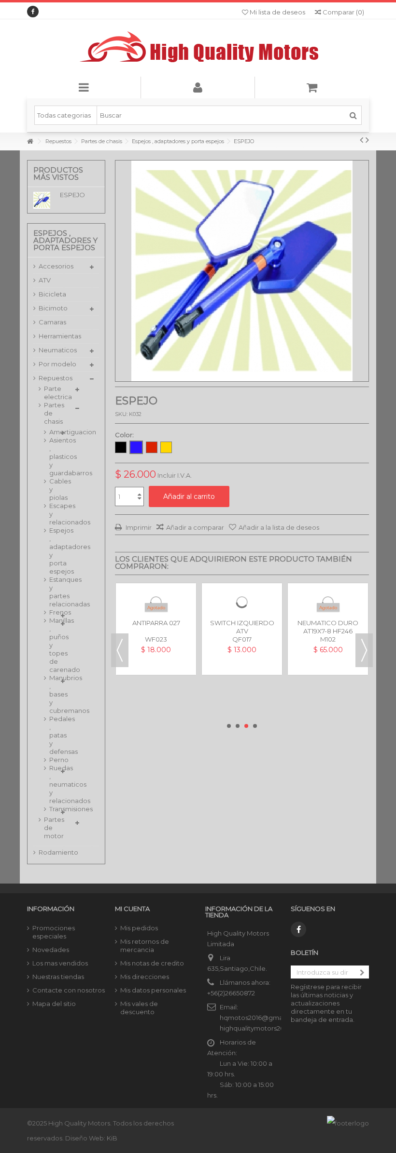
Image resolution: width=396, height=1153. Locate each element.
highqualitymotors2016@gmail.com (275, 1028)
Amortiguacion (52, 432)
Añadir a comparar (195, 527)
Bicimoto (53, 308)
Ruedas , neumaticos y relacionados (52, 784)
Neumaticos (58, 350)
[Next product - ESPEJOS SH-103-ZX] (367, 140)
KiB (112, 1138)
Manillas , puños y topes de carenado (52, 645)
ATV (45, 280)
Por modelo (57, 364)
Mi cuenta (132, 908)
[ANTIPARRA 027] (156, 623)
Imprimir (138, 527)
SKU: (121, 414)
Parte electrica (57, 393)
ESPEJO (72, 195)
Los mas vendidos (60, 963)
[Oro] (166, 447)
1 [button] (229, 726)
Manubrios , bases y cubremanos (52, 694)
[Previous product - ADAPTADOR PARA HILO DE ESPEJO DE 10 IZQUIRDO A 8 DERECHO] (361, 140)
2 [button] (238, 726)
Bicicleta (52, 294)
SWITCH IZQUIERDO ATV (242, 669)
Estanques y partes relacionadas (52, 592)
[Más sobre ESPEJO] (44, 200)
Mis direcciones (144, 976)
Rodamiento (58, 852)
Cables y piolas (52, 489)
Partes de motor (54, 828)
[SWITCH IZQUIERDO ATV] (242, 623)
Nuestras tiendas (58, 976)
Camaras (52, 322)
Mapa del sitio (54, 1003)
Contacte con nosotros (68, 990)
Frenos (52, 612)
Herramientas (60, 336)
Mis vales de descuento (139, 1008)
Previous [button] (119, 650)
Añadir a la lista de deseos (279, 527)
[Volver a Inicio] (30, 141)
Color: (125, 435)
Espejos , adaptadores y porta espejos (52, 550)
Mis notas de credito (152, 963)
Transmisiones (52, 809)
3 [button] (246, 726)
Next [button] (364, 650)
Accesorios (56, 266)
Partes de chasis (54, 413)
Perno (52, 760)
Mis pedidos (139, 928)
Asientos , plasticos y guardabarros (52, 456)
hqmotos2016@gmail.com (261, 1017)
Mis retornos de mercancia (144, 945)
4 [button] (255, 726)
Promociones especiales (53, 932)
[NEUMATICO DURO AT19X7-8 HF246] (328, 623)
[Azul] (136, 447)
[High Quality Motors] (198, 48)
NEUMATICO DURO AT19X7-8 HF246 (327, 669)
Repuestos (55, 378)
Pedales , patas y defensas (52, 735)
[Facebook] (33, 11)
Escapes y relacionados (52, 514)
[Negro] (120, 447)
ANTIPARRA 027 (156, 665)
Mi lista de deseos (276, 12)
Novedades (50, 949)
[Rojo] (151, 447)
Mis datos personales (153, 990)
